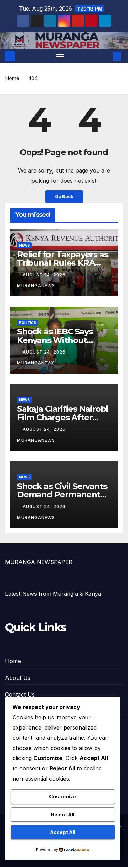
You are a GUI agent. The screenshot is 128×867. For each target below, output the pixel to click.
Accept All (62, 832)
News (24, 245)
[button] (107, 56)
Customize (62, 796)
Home (12, 78)
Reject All (62, 814)
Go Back (64, 196)
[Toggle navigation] (60, 56)
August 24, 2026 (45, 274)
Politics (27, 323)
